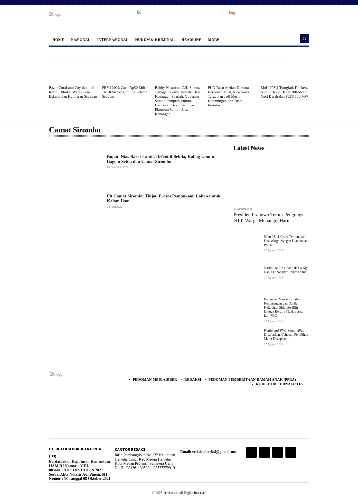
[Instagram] (251, 452)
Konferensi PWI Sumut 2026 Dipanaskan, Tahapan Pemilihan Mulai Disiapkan (286, 335)
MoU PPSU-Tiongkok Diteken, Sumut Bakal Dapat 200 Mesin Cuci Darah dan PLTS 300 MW (284, 92)
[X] (277, 452)
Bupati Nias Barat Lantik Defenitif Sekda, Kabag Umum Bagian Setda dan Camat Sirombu (160, 159)
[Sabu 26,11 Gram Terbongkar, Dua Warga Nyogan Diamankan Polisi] (247, 248)
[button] (304, 38)
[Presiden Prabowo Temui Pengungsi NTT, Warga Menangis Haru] (271, 179)
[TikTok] (264, 452)
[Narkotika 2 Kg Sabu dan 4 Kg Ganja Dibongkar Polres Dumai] (247, 279)
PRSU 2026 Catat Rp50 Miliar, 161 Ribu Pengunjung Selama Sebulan (125, 92)
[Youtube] (290, 452)
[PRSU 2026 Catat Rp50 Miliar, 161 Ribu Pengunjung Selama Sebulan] (126, 66)
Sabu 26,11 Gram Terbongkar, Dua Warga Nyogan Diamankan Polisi (286, 241)
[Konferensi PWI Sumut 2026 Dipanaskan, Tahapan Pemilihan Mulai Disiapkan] (247, 342)
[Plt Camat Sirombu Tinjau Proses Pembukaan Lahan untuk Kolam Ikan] (75, 201)
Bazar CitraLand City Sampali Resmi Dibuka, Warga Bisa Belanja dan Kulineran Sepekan (73, 92)
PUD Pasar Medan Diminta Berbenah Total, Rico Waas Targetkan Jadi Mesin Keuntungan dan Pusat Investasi (228, 96)
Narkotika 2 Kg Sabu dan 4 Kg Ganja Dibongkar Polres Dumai (285, 270)
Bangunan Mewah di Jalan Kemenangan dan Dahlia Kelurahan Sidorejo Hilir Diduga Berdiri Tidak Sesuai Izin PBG (283, 307)
